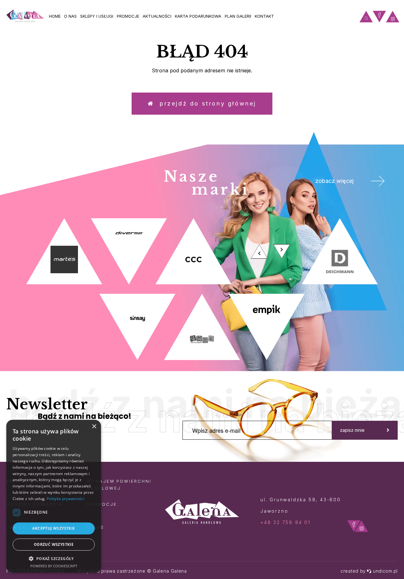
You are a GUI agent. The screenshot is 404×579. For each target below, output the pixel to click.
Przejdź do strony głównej (205, 103)
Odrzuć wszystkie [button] (54, 544)
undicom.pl (385, 571)
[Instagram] (392, 16)
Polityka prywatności (65, 498)
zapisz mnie (352, 430)
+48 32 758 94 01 (285, 522)
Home (55, 16)
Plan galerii (238, 16)
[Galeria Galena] (25, 16)
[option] (202, 289)
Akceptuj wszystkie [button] (53, 528)
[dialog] (53, 496)
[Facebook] (379, 16)
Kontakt (264, 16)
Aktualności (157, 16)
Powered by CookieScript (53, 566)
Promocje (128, 16)
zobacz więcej (334, 181)
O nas (70, 16)
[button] (54, 558)
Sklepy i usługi (96, 16)
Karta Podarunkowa (198, 16)
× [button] (94, 426)
